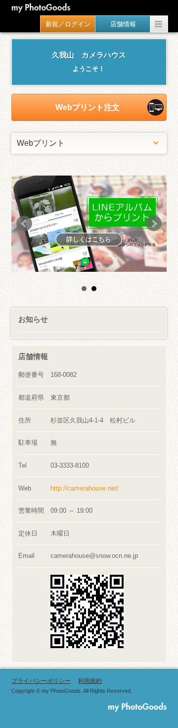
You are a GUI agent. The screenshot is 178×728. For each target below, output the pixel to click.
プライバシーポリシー (41, 680)
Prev (24, 224)
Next (154, 224)
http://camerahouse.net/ (84, 488)
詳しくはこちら (42, 239)
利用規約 (90, 680)
